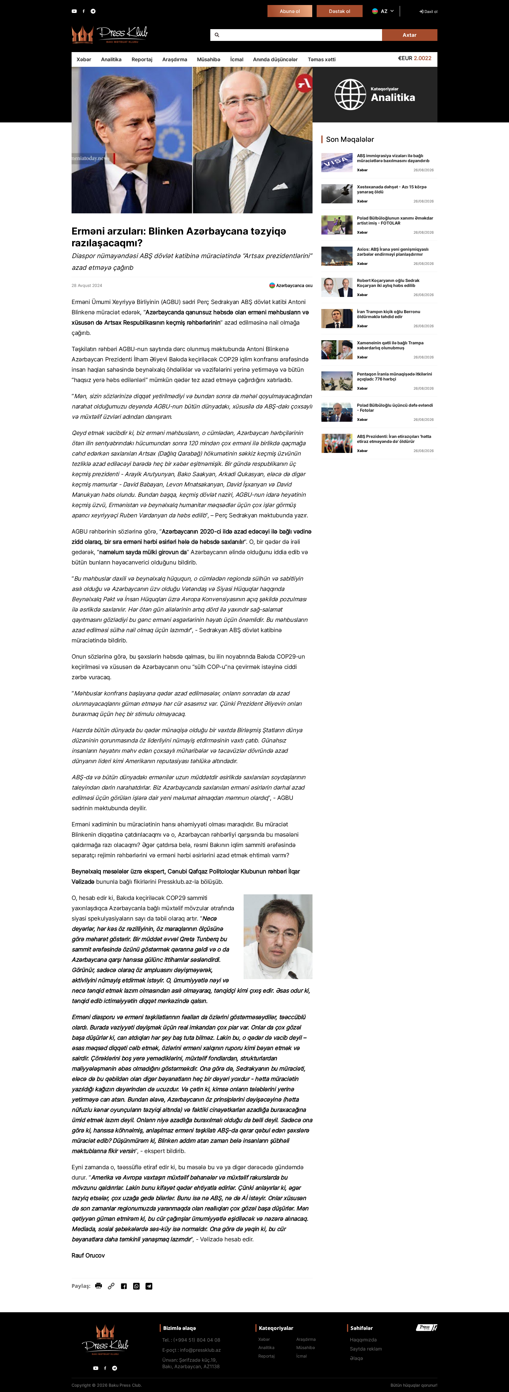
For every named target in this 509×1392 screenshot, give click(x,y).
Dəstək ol (339, 11)
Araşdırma (174, 59)
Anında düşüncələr (275, 59)
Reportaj (142, 59)
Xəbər (84, 59)
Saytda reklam (366, 1349)
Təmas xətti (322, 59)
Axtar (410, 35)
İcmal (236, 59)
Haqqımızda (363, 1340)
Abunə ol (290, 11)
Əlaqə (356, 1358)
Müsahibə (208, 59)
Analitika (111, 59)
